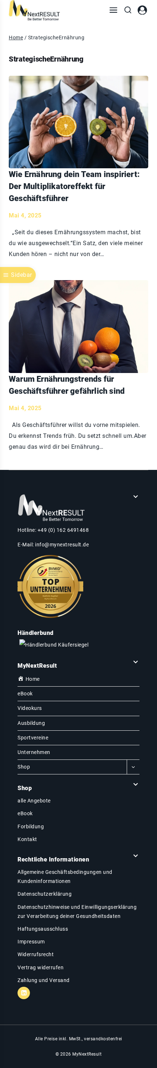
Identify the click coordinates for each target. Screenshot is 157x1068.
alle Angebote (34, 801)
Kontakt (27, 839)
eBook (25, 693)
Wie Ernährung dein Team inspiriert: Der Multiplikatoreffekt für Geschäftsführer (74, 186)
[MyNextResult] (34, 10)
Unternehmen (34, 752)
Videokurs (30, 708)
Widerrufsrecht (36, 954)
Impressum (31, 942)
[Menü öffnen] (113, 10)
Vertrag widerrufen (41, 967)
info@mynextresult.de (62, 544)
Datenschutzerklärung (45, 894)
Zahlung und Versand (44, 980)
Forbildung (31, 826)
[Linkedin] (24, 993)
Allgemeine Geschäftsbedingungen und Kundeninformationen (65, 876)
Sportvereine (33, 738)
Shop (24, 767)
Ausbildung (31, 723)
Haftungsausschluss (43, 929)
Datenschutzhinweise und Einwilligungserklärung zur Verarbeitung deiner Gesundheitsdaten (77, 911)
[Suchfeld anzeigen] (128, 10)
